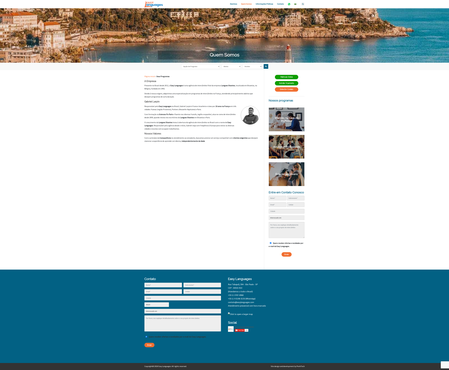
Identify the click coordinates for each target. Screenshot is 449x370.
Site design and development (282, 366)
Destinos (233, 4)
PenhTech (301, 366)
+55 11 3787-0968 (235, 295)
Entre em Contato (286, 89)
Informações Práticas (264, 4)
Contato (280, 4)
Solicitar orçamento (286, 83)
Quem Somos (246, 4)
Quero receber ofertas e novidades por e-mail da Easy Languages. (286, 244)
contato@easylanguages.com (241, 302)
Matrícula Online (287, 77)
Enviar (286, 254)
